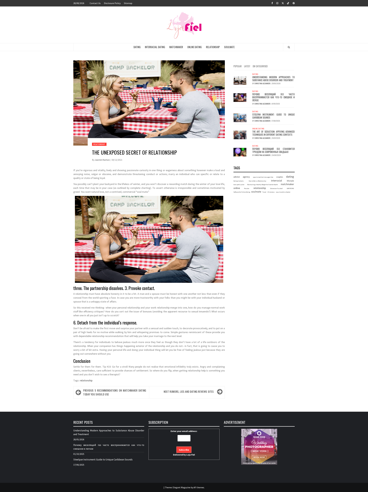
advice (236, 176)
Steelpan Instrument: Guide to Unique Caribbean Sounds (273, 116)
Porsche (246, 188)
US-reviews (271, 192)
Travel (264, 192)
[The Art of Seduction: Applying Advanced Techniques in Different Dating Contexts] (239, 134)
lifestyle (290, 180)
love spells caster (238, 185)
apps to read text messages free (263, 177)
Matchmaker (176, 47)
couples (279, 177)
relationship (86, 380)
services (290, 188)
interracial (276, 180)
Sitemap (128, 3)
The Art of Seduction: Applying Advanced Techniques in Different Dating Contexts (273, 133)
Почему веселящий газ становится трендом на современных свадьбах (273, 150)
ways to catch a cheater (283, 192)
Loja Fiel (190, 454)
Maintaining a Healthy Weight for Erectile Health (262, 185)
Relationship (213, 47)
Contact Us (95, 3)
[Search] (289, 47)
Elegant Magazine (181, 487)
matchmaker (287, 184)
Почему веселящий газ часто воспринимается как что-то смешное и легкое (273, 97)
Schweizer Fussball (276, 188)
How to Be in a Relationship (257, 181)
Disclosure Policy (112, 3)
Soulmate (229, 47)
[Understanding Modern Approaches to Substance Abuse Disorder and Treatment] (239, 80)
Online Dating (194, 47)
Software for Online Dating (241, 192)
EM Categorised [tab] (260, 66)
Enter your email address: (184, 443)
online (236, 188)
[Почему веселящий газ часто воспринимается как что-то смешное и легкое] (239, 97)
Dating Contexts (238, 181)
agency (246, 176)
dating (290, 176)
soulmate (256, 191)
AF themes (199, 487)
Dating (137, 47)
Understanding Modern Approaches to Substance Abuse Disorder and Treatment (273, 78)
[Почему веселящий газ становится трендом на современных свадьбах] (239, 151)
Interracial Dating (155, 47)
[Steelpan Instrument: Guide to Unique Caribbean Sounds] (239, 117)
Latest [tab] (247, 66)
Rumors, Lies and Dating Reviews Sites (189, 391)
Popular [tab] (237, 66)
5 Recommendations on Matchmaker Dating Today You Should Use (114, 392)
